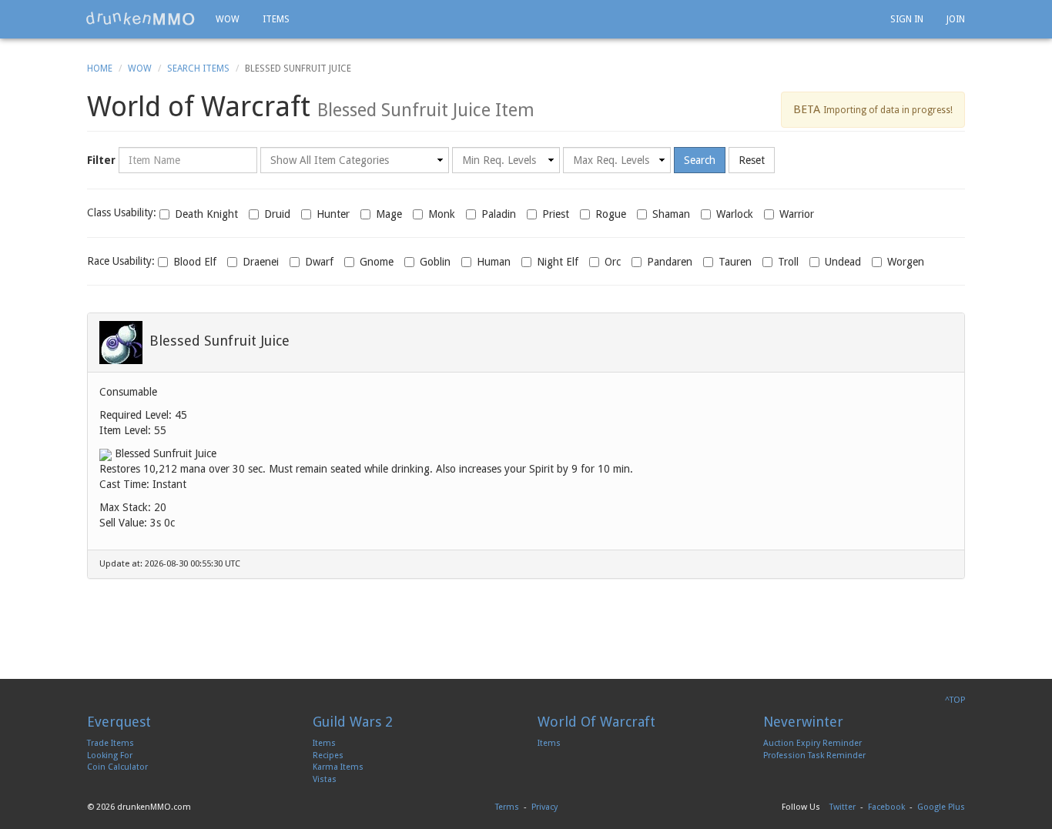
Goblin (435, 262)
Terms (507, 807)
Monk (441, 214)
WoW (140, 68)
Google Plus (941, 807)
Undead (843, 262)
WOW (228, 19)
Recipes (328, 755)
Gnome (377, 262)
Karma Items (338, 767)
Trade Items (110, 743)
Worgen (905, 262)
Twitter (842, 807)
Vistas (325, 779)
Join (955, 19)
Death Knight (206, 214)
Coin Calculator (117, 767)
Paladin (498, 214)
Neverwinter (803, 722)
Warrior (796, 214)
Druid (277, 214)
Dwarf (319, 262)
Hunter (333, 214)
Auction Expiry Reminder (812, 743)
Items (276, 19)
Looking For (109, 755)
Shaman (671, 214)
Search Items (198, 68)
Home (99, 68)
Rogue (610, 214)
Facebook (886, 807)
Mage (389, 214)
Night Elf (557, 262)
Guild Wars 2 (353, 722)
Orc (613, 262)
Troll (788, 262)
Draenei (261, 262)
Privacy (544, 807)
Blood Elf (194, 262)
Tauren (735, 262)
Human (494, 262)
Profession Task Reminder (814, 755)
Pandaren (669, 262)
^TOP (955, 700)
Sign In (906, 19)
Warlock (734, 214)
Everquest (119, 722)
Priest (555, 214)
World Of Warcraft (596, 722)
